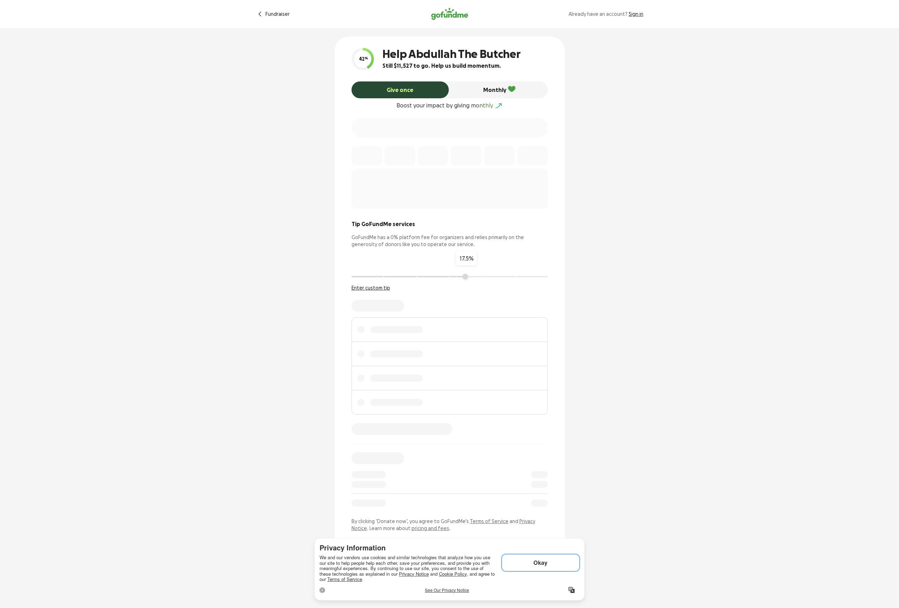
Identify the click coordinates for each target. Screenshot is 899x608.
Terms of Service (489, 521)
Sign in (636, 14)
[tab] (400, 89)
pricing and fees (430, 528)
